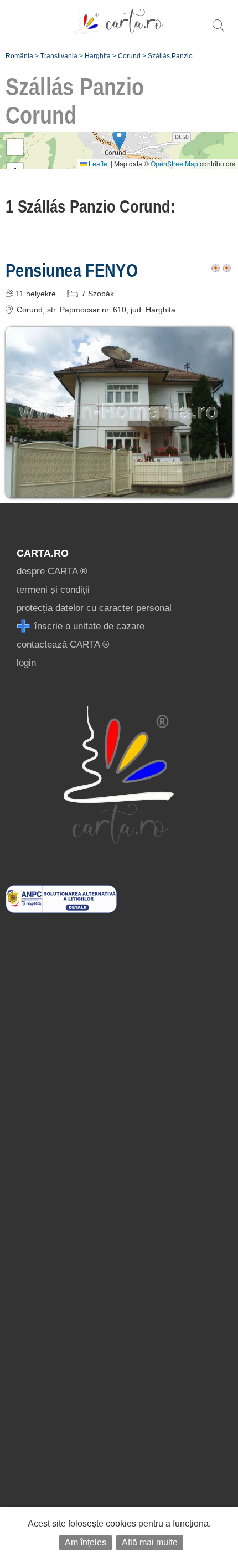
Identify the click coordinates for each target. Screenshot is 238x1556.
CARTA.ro (43, 553)
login (26, 663)
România (19, 56)
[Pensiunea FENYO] (119, 489)
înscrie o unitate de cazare (88, 626)
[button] (119, 139)
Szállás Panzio (170, 56)
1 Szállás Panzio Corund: (90, 206)
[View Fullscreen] (15, 147)
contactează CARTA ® (63, 644)
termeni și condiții (53, 589)
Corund (129, 56)
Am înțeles (85, 1542)
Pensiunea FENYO (71, 270)
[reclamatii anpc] (61, 910)
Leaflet (98, 163)
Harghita (98, 56)
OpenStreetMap (174, 163)
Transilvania (58, 56)
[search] (218, 31)
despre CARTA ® (52, 571)
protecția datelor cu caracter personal (94, 608)
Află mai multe (150, 1542)
